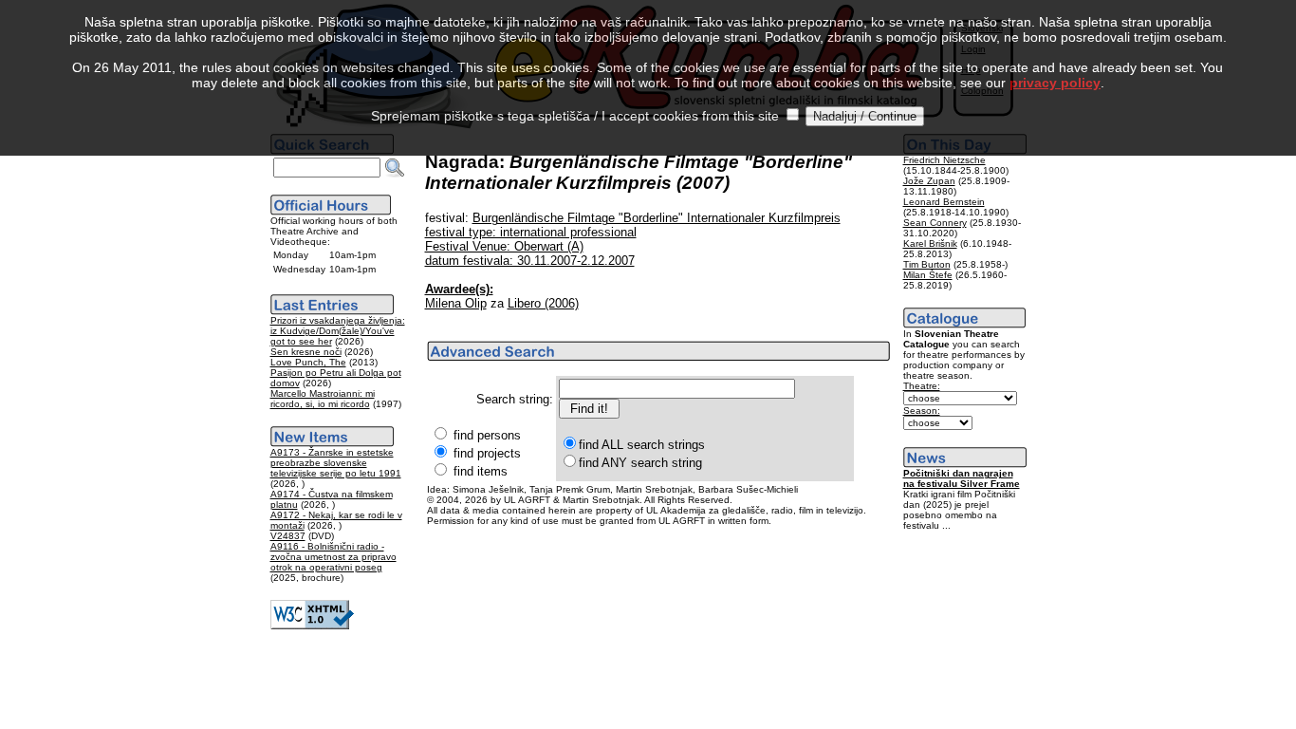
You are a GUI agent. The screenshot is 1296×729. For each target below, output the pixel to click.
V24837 (287, 536)
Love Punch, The (308, 362)
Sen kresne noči (306, 351)
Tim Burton (927, 264)
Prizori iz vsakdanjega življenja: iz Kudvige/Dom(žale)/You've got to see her (337, 330)
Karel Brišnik (930, 243)
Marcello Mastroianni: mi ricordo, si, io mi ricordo (322, 398)
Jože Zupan (929, 181)
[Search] (394, 168)
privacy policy (1055, 82)
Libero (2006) (543, 303)
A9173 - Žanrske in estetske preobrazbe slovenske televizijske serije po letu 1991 (335, 462)
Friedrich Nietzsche (944, 160)
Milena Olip (456, 303)
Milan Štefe (928, 275)
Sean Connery (935, 222)
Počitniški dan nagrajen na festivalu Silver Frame (961, 478)
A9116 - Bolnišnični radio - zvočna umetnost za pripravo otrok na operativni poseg (333, 556)
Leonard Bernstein (944, 201)
